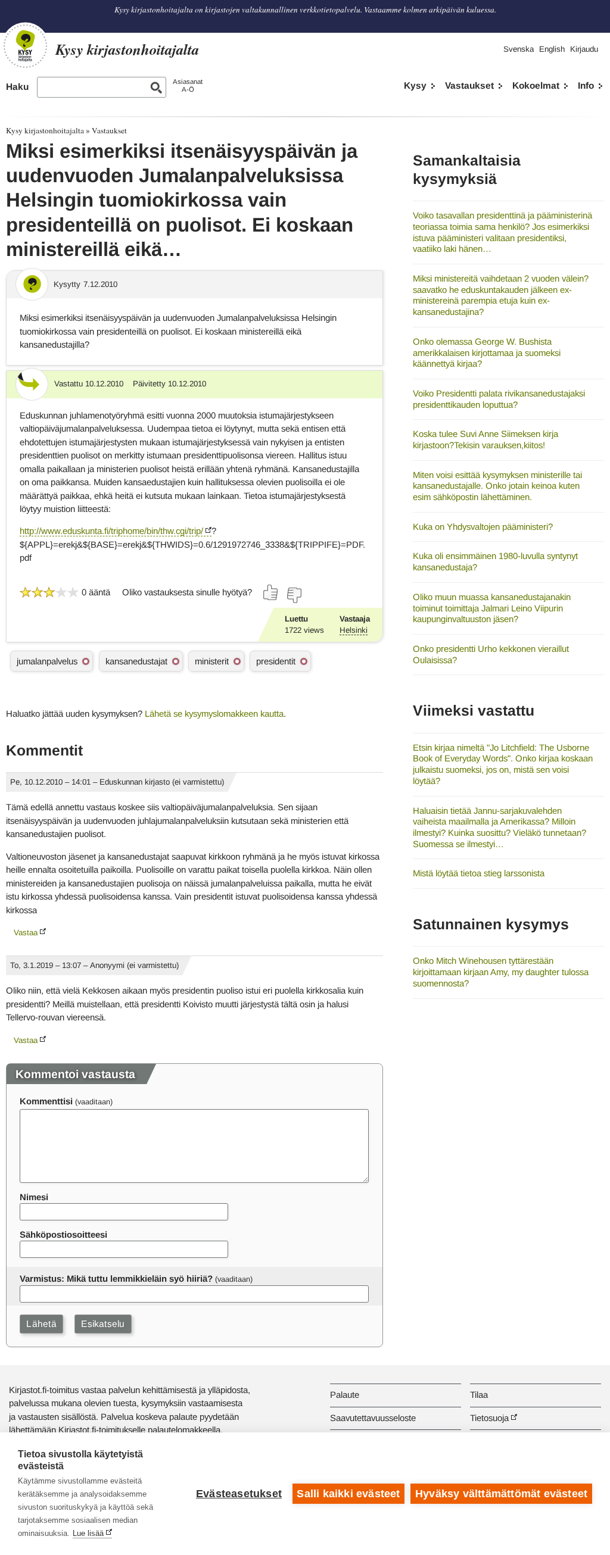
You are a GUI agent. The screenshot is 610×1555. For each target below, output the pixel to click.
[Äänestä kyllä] (271, 592)
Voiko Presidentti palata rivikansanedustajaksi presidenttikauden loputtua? (499, 399)
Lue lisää (88, 1533)
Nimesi (34, 1197)
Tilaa (479, 1394)
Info (586, 85)
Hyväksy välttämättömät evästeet (501, 1494)
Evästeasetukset (239, 1494)
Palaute (344, 1394)
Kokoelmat (535, 85)
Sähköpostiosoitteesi (63, 1234)
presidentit (275, 661)
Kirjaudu (584, 49)
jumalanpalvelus (47, 661)
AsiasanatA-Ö (188, 85)
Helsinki (354, 630)
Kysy (415, 85)
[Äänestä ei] (293, 595)
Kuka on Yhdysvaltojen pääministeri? (483, 527)
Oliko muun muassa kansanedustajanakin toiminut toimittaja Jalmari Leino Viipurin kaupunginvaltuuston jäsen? (492, 608)
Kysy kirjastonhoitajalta (45, 130)
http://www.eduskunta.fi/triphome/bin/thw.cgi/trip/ (111, 531)
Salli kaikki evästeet (348, 1494)
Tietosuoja (489, 1418)
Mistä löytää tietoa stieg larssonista (478, 873)
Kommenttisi (46, 1101)
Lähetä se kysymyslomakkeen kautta (214, 713)
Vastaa (26, 932)
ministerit (212, 661)
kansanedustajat (136, 661)
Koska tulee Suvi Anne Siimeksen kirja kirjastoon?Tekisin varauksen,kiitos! (485, 439)
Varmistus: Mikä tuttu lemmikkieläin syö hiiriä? (116, 1278)
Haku (17, 87)
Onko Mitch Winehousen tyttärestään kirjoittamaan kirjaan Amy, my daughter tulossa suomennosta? (501, 972)
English (552, 49)
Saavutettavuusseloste (373, 1418)
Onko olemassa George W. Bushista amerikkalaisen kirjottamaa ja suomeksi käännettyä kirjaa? (487, 352)
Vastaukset (469, 85)
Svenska (518, 49)
